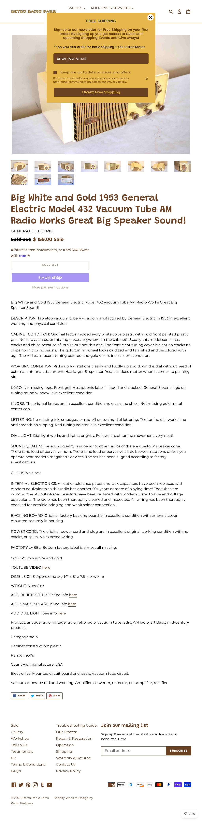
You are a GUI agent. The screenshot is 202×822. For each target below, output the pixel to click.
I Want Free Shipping (101, 92)
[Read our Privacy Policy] (146, 78)
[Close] (150, 17)
